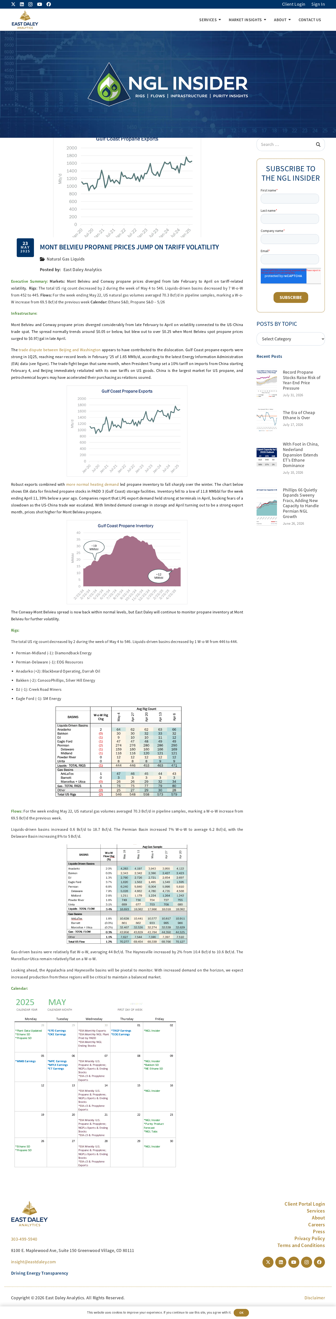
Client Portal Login (305, 1204)
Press (319, 1231)
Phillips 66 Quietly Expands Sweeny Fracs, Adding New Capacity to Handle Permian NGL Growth (301, 503)
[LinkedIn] (22, 4)
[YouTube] (39, 4)
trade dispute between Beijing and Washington (60, 349)
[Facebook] (48, 4)
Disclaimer (315, 1298)
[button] (220, 20)
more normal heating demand (92, 484)
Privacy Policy (309, 1238)
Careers (316, 1224)
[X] (13, 4)
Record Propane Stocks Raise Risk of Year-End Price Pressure (302, 380)
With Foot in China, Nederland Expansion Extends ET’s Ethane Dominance (301, 454)
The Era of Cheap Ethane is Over (299, 415)
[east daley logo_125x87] (25, 20)
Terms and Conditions (301, 1245)
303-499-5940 (24, 1239)
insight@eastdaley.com (33, 1262)
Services (316, 1211)
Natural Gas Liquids (66, 259)
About (318, 1218)
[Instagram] (30, 4)
